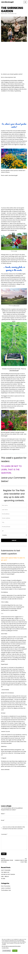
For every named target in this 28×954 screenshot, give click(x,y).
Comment (4, 834)
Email (3, 820)
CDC (16, 251)
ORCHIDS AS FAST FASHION (8, 874)
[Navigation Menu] (25, 2)
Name (3, 813)
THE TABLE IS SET (5, 872)
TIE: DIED (3, 878)
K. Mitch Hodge (16, 305)
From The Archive (5, 886)
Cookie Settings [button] (6, 950)
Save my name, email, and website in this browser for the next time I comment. (14, 827)
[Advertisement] (14, 58)
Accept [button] (15, 950)
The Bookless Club (12, 13)
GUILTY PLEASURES (5, 870)
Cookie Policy (5, 948)
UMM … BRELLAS (5, 876)
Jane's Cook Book (5, 888)
